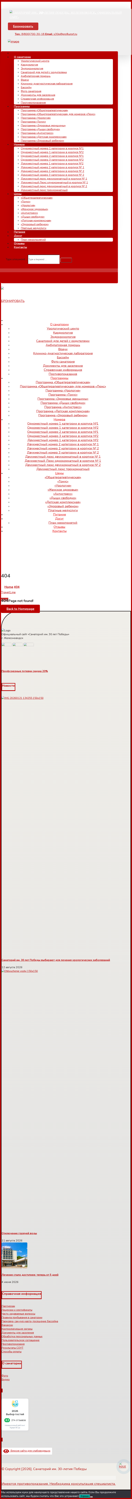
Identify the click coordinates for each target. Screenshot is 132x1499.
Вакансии (7, 1325)
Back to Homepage (20, 609)
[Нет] (91, 1496)
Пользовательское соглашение (21, 1340)
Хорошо (85, 1496)
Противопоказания (13, 1344)
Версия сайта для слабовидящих (29, 1451)
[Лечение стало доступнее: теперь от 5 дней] (14, 1267)
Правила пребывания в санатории (22, 1317)
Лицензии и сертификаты (17, 1310)
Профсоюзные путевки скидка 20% (25, 671)
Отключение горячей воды (19, 1233)
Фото (5, 1375)
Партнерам (8, 1306)
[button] (66, 260)
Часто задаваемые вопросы (18, 1313)
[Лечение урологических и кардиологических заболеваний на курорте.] (66, 17)
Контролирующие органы (17, 1329)
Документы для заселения (18, 1332)
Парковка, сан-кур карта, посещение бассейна (30, 1321)
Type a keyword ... (16, 259)
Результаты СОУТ (12, 1348)
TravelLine (8, 592)
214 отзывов (18, 1420)
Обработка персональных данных (22, 1336)
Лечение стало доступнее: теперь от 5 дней (30, 1275)
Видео (6, 1379)
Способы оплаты (11, 1351)
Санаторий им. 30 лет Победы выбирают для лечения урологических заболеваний (56, 960)
